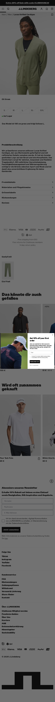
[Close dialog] (52, 335)
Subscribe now (34, 361)
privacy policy (35, 365)
